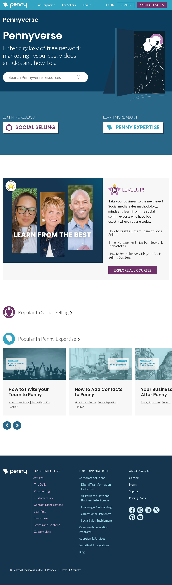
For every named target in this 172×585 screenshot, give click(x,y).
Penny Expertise (40, 402)
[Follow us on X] (156, 510)
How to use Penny (85, 402)
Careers (134, 478)
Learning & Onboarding (96, 507)
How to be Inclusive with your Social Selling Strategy (135, 255)
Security (76, 569)
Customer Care (44, 498)
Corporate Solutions (92, 478)
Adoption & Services (92, 538)
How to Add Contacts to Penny (98, 392)
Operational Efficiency (96, 514)
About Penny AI (139, 471)
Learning (40, 511)
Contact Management (48, 504)
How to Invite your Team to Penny (29, 392)
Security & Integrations (94, 545)
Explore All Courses (133, 270)
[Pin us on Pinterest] (132, 517)
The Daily (40, 484)
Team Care (41, 518)
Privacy (51, 569)
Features (38, 478)
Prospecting (42, 491)
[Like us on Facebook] (132, 510)
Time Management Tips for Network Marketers (135, 244)
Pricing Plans (137, 498)
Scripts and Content (47, 525)
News (133, 484)
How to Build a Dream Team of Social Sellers (135, 233)
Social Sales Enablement (96, 520)
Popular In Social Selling (45, 312)
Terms (63, 569)
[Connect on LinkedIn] (148, 510)
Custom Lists (42, 531)
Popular (79, 406)
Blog (82, 552)
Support (134, 491)
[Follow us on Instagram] (140, 510)
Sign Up (125, 5)
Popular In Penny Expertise (49, 339)
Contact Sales (152, 5)
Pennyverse (20, 19)
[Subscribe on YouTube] (140, 517)
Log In (109, 5)
